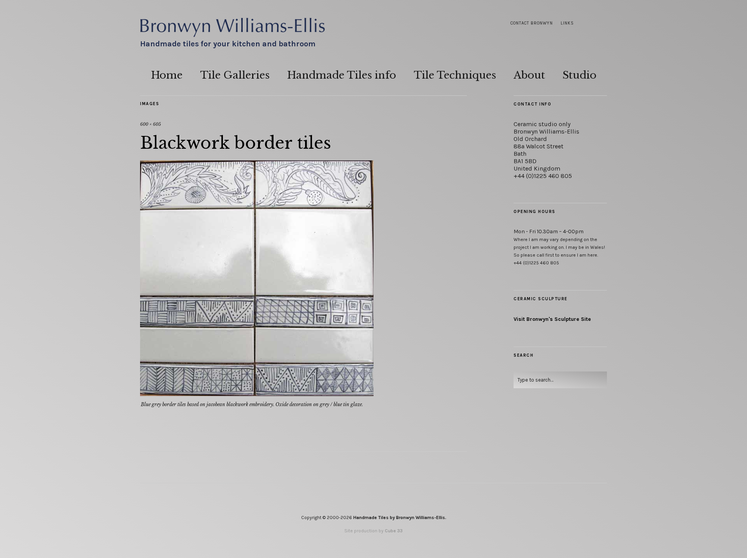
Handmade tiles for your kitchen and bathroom (228, 43)
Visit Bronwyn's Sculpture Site (552, 319)
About (529, 75)
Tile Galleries (235, 75)
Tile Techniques (455, 75)
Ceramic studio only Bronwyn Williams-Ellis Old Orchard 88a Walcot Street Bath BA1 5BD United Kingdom (546, 146)
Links (567, 23)
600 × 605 (150, 124)
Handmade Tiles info (341, 75)
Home (166, 75)
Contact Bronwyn (531, 23)
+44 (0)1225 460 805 (543, 176)
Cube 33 (394, 530)
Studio (579, 75)
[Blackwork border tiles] (257, 394)
